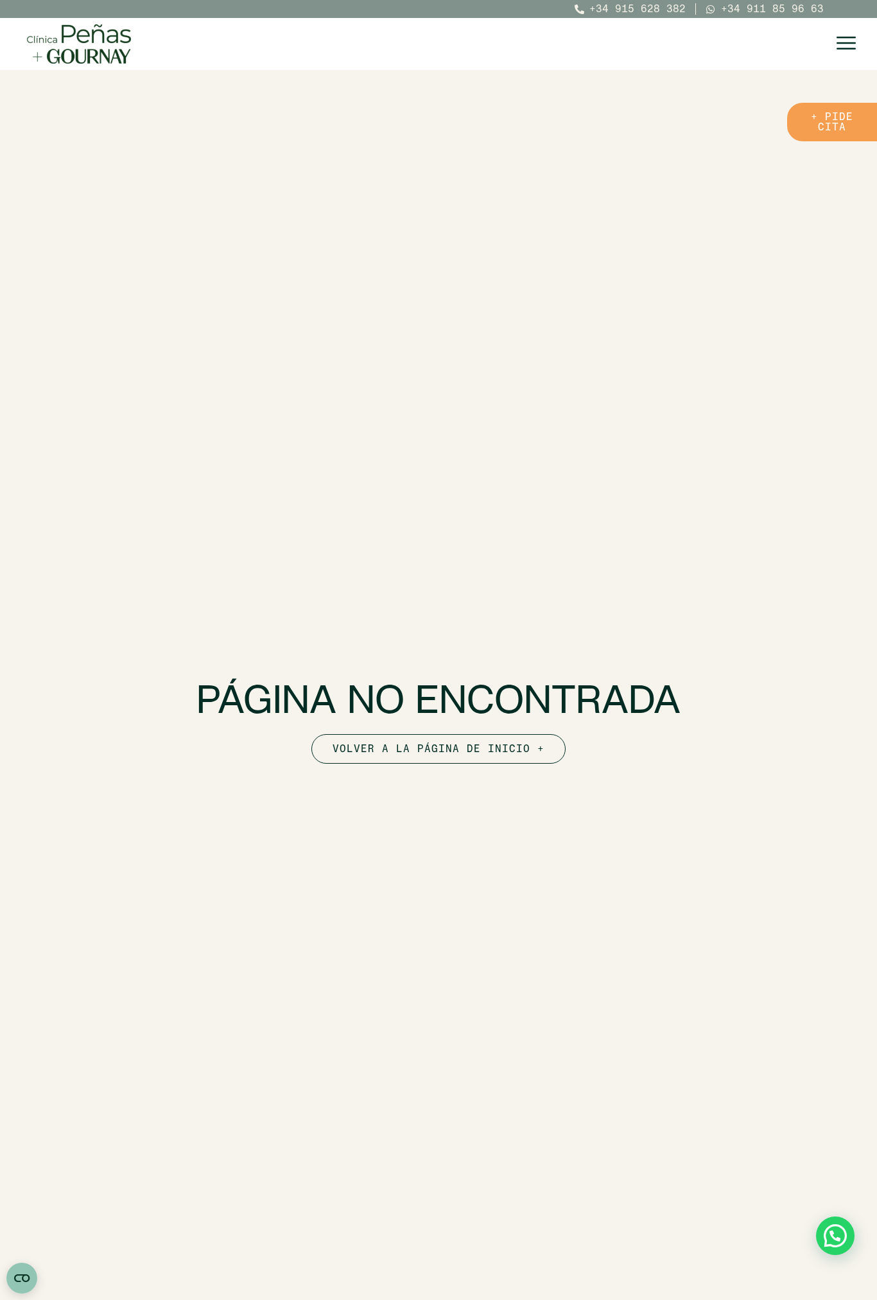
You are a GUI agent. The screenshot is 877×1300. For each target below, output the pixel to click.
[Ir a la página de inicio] (79, 44)
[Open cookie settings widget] (21, 1278)
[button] (835, 1236)
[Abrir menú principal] (846, 43)
